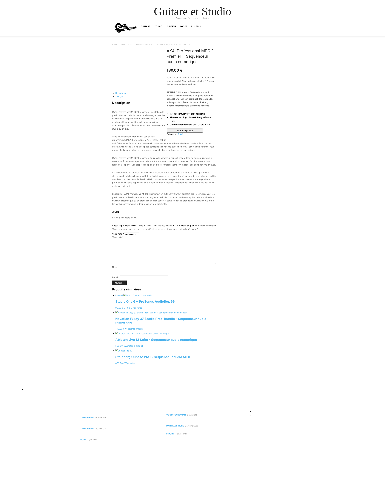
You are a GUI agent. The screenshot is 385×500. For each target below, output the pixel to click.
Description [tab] (120, 93)
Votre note (118, 234)
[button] (269, 26)
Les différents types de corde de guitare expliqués (195, 411)
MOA (123, 44)
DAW (130, 44)
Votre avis (117, 237)
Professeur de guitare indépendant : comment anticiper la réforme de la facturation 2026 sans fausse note (119, 413)
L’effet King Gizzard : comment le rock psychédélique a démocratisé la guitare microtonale (119, 423)
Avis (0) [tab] (119, 96)
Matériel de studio (175, 426)
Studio (158, 26)
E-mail (116, 277)
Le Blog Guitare (87, 418)
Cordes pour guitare (176, 415)
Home (114, 44)
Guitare (145, 26)
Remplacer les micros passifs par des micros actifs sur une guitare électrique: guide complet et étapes (118, 434)
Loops (183, 26)
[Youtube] (9, 382)
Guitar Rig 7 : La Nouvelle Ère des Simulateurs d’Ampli (196, 430)
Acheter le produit (184, 130)
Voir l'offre (137, 308)
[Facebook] (3, 382)
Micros (83, 440)
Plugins (171, 26)
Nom (115, 267)
